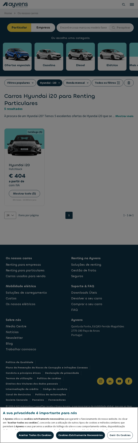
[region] (69, 425)
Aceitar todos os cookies (35, 435)
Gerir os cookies (120, 435)
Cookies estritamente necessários (80, 435)
